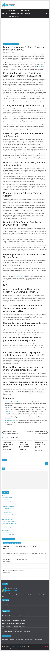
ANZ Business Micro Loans (11, 420)
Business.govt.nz (9, 407)
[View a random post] (46, 13)
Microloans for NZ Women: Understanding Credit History (10, 432)
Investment (28, 13)
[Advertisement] (25, 28)
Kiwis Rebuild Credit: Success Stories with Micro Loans (14, 629)
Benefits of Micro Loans (8, 508)
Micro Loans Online (7, 499)
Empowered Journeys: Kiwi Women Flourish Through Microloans (24, 446)
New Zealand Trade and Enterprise (13, 415)
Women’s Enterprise (10, 411)
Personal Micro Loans (24, 10)
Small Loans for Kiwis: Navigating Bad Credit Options (13, 626)
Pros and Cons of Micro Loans (9, 501)
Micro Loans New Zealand (11, 401)
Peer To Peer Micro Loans (8, 534)
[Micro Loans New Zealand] (3, 13)
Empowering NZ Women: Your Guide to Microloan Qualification (37, 432)
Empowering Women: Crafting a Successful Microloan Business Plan (8, 446)
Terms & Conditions (6, 606)
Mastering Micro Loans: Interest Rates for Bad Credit (14, 565)
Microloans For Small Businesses (10, 504)
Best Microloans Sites (7, 532)
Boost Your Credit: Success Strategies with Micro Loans (15, 559)
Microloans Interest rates (8, 506)
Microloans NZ (38, 101)
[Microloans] (10, 587)
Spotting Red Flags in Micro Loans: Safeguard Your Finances (21, 547)
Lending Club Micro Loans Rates (10, 521)
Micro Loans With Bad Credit (9, 514)
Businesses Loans (13, 16)
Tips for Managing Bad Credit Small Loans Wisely (12, 543)
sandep (13, 52)
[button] (16, 10)
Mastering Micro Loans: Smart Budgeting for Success (14, 570)
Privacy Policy (5, 604)
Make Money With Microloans (9, 527)
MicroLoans (12, 10)
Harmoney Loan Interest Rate (9, 523)
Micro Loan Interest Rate (15, 13)
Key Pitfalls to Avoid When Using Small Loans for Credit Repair (16, 631)
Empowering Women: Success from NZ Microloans (40, 445)
